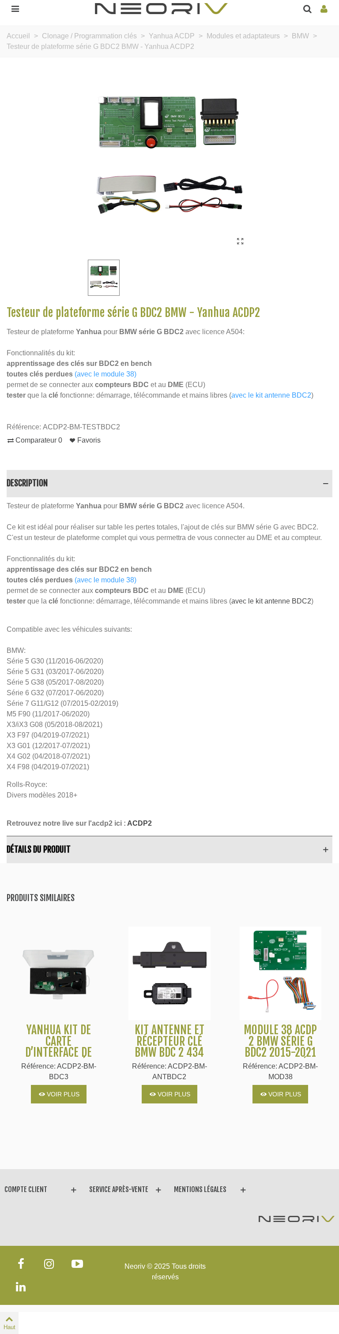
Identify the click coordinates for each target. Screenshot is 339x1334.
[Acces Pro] (324, 8)
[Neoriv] (161, 8)
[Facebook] (20, 1263)
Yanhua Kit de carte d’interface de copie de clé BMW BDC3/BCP (58, 1053)
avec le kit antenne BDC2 (271, 395)
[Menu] (15, 8)
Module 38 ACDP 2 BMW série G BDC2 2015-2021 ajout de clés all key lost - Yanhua (280, 1058)
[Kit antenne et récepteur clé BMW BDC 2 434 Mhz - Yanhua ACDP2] (169, 973)
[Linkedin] (20, 1286)
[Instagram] (49, 1263)
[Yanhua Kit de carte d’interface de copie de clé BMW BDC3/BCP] (58, 973)
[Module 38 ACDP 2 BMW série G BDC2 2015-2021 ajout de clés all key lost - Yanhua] (280, 973)
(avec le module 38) (105, 374)
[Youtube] (77, 1263)
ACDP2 (139, 823)
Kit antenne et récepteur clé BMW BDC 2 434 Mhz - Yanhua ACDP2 (169, 1053)
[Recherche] (307, 8)
